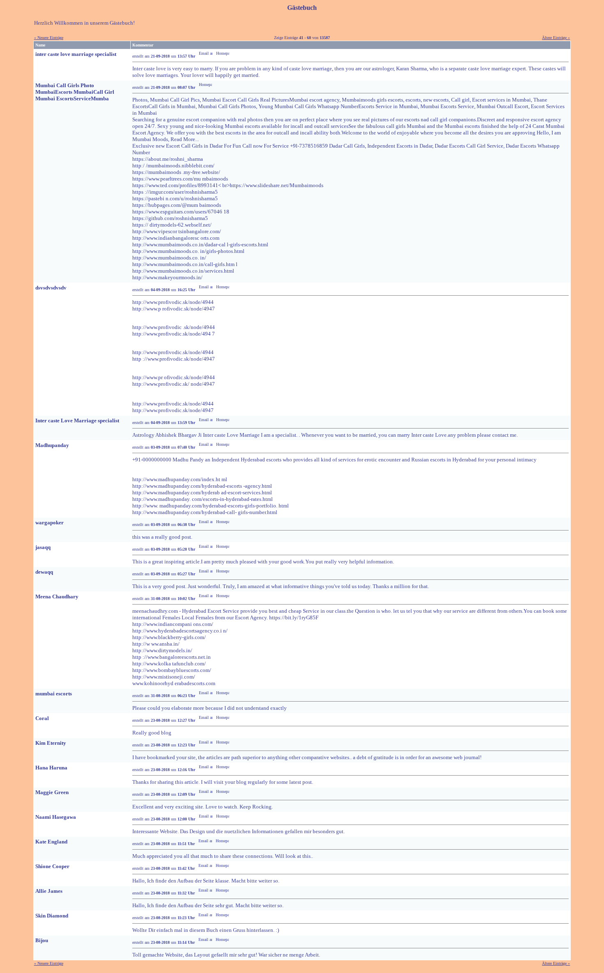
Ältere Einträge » (556, 37)
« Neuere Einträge (48, 37)
